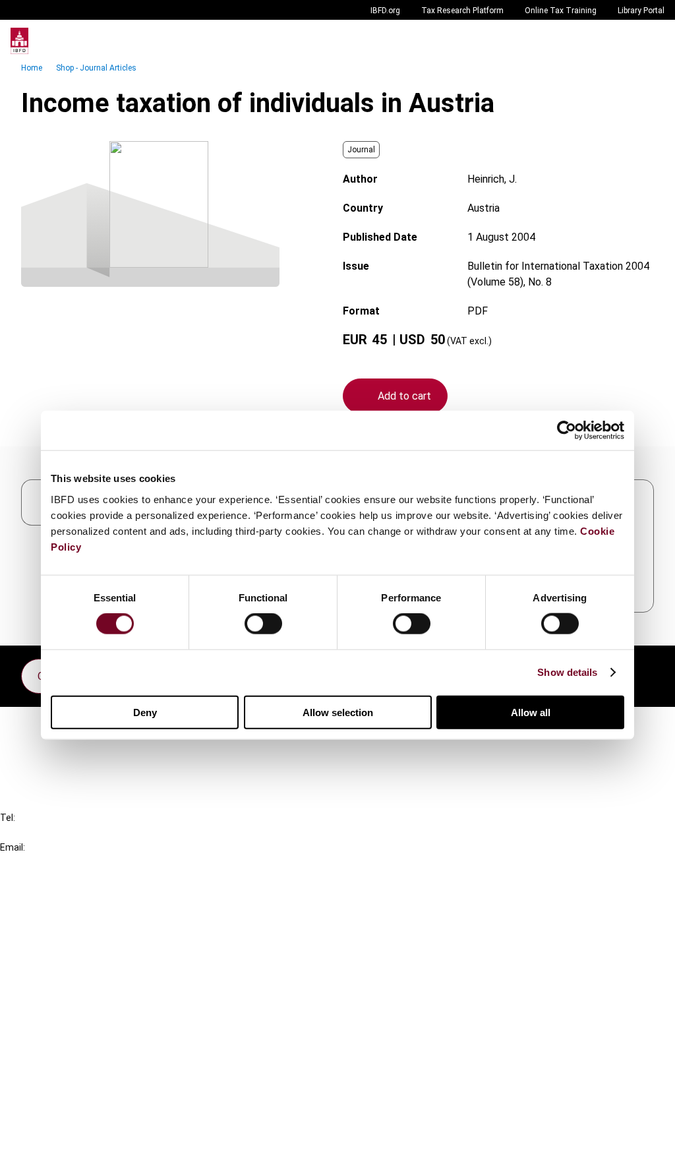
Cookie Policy (58, 1083)
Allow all (530, 711)
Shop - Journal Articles (96, 68)
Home (31, 68)
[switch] (263, 623)
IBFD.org (385, 10)
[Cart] (625, 41)
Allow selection (338, 711)
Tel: (7, 817)
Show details (567, 672)
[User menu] (651, 41)
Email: (12, 847)
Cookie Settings (63, 1107)
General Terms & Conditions (90, 1036)
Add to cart (404, 396)
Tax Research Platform (462, 10)
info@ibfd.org (31, 862)
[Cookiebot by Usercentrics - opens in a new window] (566, 430)
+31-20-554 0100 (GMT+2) (63, 832)
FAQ (35, 748)
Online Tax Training (561, 10)
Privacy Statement (70, 1060)
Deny (145, 711)
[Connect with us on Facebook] (643, 672)
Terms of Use (58, 1131)
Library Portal (641, 10)
